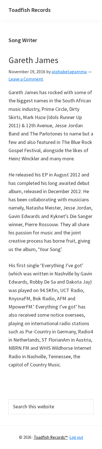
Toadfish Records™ (51, 437)
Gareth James (33, 60)
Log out (76, 437)
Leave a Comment (25, 79)
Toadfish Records (29, 9)
